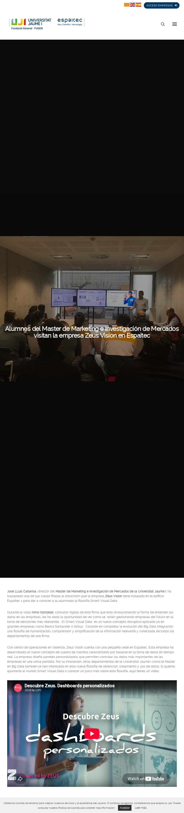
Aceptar (125, 807)
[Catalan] (127, 4)
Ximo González (42, 612)
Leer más (141, 807)
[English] (133, 4)
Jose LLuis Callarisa (21, 591)
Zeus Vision (113, 596)
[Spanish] (139, 4)
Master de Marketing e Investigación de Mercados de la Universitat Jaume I (111, 591)
